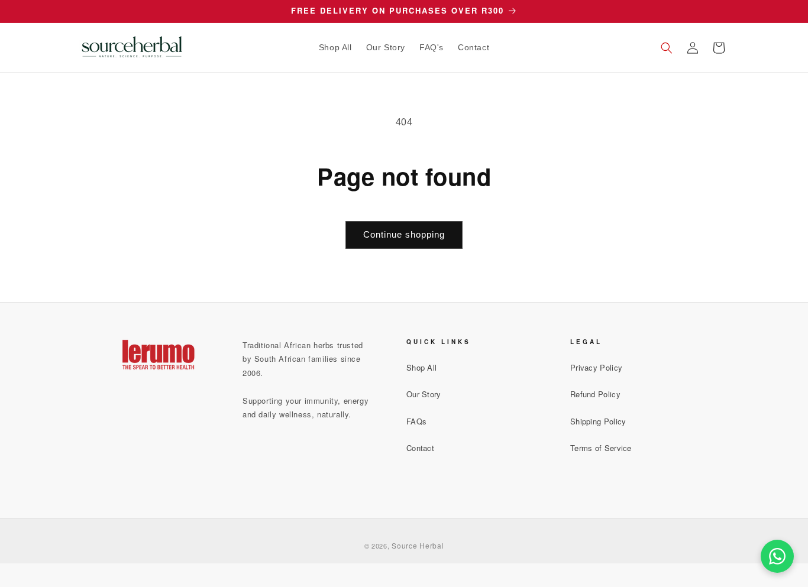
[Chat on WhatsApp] (777, 556)
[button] (667, 48)
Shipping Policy (598, 421)
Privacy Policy (596, 367)
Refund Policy (595, 394)
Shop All (421, 367)
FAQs (416, 421)
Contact (420, 447)
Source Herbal (418, 545)
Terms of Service (601, 447)
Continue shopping (404, 234)
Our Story (423, 394)
